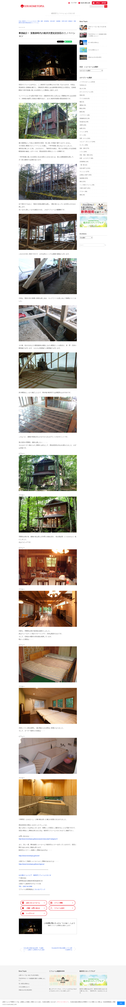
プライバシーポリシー (62, 1002)
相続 (81, 101)
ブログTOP (73, 3)
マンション (83, 171)
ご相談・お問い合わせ (33, 908)
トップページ (30, 913)
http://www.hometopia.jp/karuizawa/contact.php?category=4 (38, 839)
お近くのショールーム (33, 903)
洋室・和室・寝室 (84, 155)
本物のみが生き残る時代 (94, 57)
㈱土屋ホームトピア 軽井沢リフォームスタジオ (35, 875)
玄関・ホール (83, 138)
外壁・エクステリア (85, 158)
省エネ (81, 88)
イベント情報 (58, 903)
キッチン (82, 145)
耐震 (81, 111)
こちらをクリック (39, 889)
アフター (82, 191)
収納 (81, 95)
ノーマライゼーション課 (86, 82)
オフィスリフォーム (85, 92)
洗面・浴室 (83, 148)
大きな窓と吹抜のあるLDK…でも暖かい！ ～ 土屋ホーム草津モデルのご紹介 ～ (34, 949)
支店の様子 (83, 168)
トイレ (81, 151)
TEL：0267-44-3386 (25, 886)
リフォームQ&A (59, 908)
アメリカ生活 (83, 98)
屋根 (81, 194)
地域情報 (82, 178)
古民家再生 (83, 161)
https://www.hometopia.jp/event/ (29, 856)
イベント (82, 131)
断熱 (81, 108)
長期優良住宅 (83, 118)
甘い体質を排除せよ (93, 42)
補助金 (81, 105)
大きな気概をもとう (93, 50)
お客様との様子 (84, 175)
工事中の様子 (83, 188)
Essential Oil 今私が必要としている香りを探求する (62, 948)
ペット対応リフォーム (86, 185)
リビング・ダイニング (86, 141)
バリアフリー (83, 115)
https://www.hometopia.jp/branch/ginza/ (31, 864)
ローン (81, 135)
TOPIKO (82, 85)
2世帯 (81, 125)
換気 (81, 181)
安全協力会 (83, 121)
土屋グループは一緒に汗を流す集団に (29, 975)
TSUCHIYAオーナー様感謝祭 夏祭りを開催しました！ (32, 979)
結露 (81, 128)
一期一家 (82, 165)
